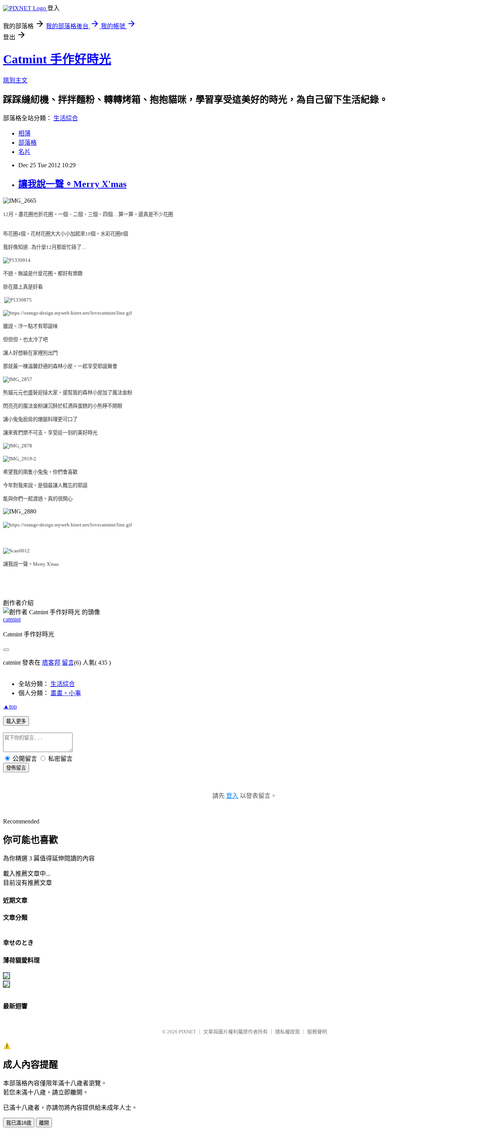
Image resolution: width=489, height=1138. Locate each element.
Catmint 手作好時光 (57, 59)
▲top (10, 706)
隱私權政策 (287, 1032)
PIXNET (187, 1032)
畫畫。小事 (65, 693)
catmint (12, 619)
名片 (24, 152)
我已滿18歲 (18, 1123)
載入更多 (16, 721)
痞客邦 (51, 662)
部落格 (27, 142)
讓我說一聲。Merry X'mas (72, 184)
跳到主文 (15, 80)
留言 (68, 662)
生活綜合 (65, 118)
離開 (44, 1123)
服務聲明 (317, 1032)
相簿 (24, 133)
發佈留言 (16, 768)
